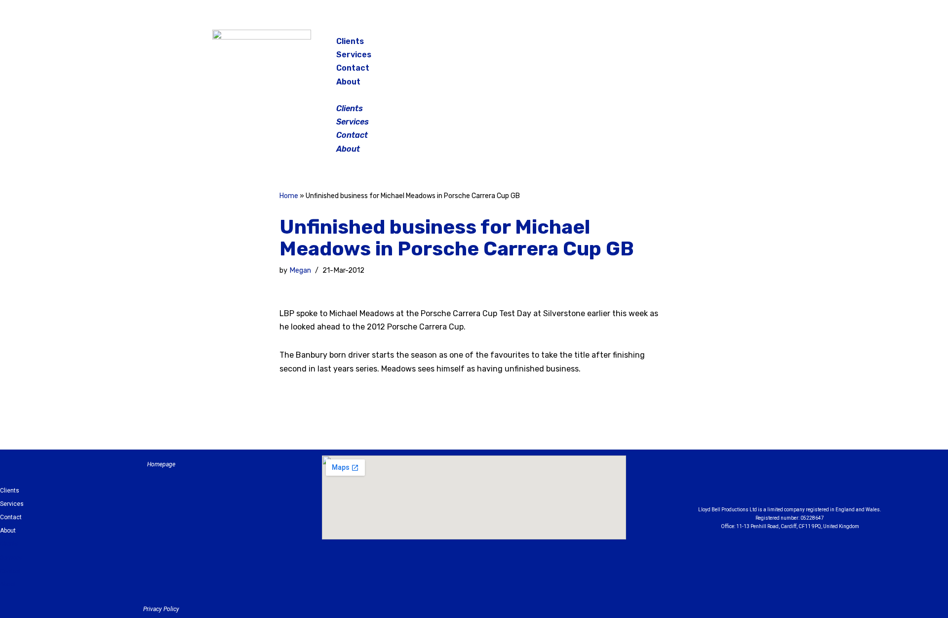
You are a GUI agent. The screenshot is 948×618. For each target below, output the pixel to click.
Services (353, 54)
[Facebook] (658, 44)
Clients (350, 41)
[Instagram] (683, 44)
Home (288, 196)
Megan (300, 270)
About (348, 81)
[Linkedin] (817, 483)
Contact (352, 68)
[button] (475, 95)
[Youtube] (844, 483)
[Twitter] (708, 44)
